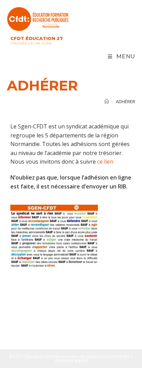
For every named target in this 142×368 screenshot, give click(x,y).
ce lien (105, 161)
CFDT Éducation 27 (36, 38)
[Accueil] (106, 101)
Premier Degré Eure (31, 43)
